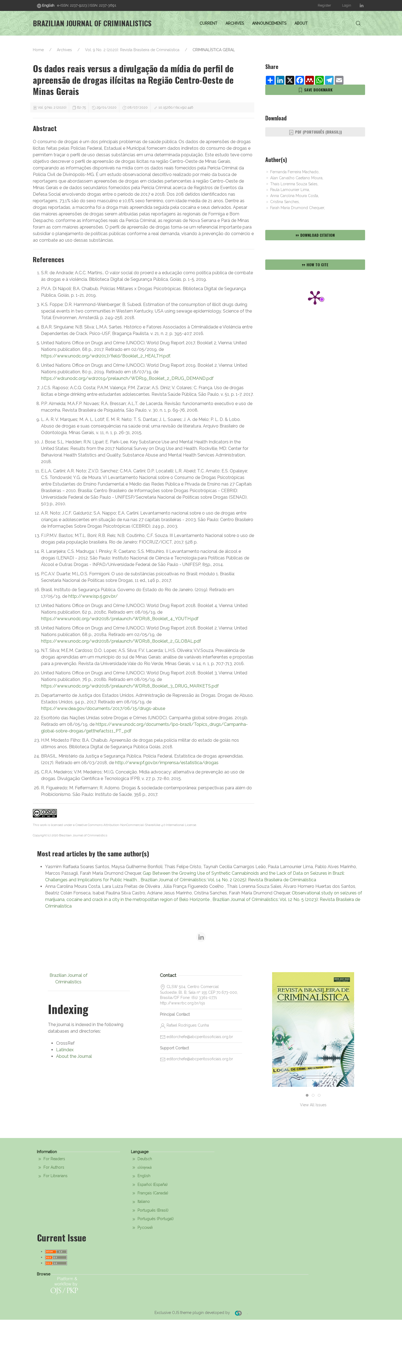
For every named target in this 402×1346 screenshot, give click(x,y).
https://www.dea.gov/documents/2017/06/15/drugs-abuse (103, 708)
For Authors (53, 1167)
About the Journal (74, 1056)
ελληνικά (144, 1167)
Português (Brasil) (152, 1210)
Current (208, 23)
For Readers (53, 1159)
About (301, 23)
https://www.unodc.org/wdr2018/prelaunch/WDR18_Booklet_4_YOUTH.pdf (120, 618)
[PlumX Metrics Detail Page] (315, 297)
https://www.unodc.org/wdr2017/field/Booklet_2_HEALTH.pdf (105, 356)
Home (38, 50)
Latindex (65, 1049)
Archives (235, 23)
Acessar (313, 1053)
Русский (144, 1227)
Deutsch (144, 1159)
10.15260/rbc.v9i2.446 (175, 107)
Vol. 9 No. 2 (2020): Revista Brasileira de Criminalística (132, 50)
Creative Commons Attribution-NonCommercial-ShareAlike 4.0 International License (135, 825)
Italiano (143, 1201)
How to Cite (316, 264)
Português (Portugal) (155, 1219)
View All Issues (313, 1105)
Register (324, 5)
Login (346, 5)
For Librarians (55, 1176)
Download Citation (317, 235)
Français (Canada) (152, 1193)
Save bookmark (318, 90)
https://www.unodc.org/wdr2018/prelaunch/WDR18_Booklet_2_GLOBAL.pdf (121, 641)
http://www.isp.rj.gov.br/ (93, 596)
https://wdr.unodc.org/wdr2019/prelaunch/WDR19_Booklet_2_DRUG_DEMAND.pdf (127, 378)
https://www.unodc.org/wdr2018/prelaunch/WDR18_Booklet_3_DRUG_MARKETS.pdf (130, 686)
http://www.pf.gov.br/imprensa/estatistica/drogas (167, 762)
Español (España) (152, 1184)
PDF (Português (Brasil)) (318, 132)
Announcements (269, 23)
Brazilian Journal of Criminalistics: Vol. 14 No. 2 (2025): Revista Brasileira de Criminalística (228, 879)
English (143, 1176)
